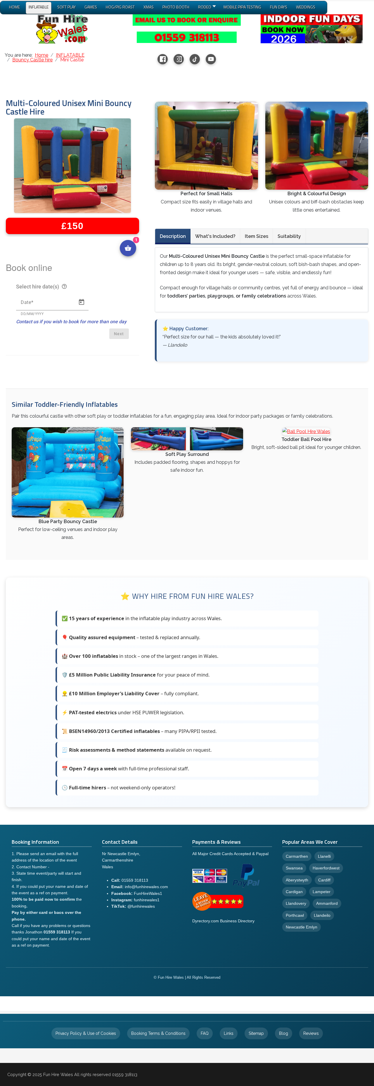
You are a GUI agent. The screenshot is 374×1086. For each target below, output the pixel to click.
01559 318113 (135, 880)
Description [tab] (173, 236)
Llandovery (296, 903)
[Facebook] (162, 59)
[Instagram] (179, 59)
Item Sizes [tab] (256, 236)
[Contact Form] (187, 20)
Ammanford (327, 903)
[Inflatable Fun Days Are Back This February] (311, 28)
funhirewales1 (147, 899)
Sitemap (256, 1033)
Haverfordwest (326, 868)
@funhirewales (141, 906)
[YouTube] (211, 59)
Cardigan (294, 891)
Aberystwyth (297, 880)
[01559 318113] (187, 37)
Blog (283, 1033)
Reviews (311, 1033)
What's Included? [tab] (215, 236)
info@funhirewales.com (146, 886)
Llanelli (324, 856)
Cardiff (324, 880)
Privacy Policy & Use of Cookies (86, 1033)
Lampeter (321, 891)
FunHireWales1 (148, 893)
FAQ (205, 1033)
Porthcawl (295, 915)
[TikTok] (195, 59)
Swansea (294, 868)
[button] (206, 8)
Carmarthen (297, 856)
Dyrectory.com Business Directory (223, 921)
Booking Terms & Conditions (158, 1033)
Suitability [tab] (289, 236)
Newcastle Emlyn (301, 927)
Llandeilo (322, 915)
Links (228, 1033)
